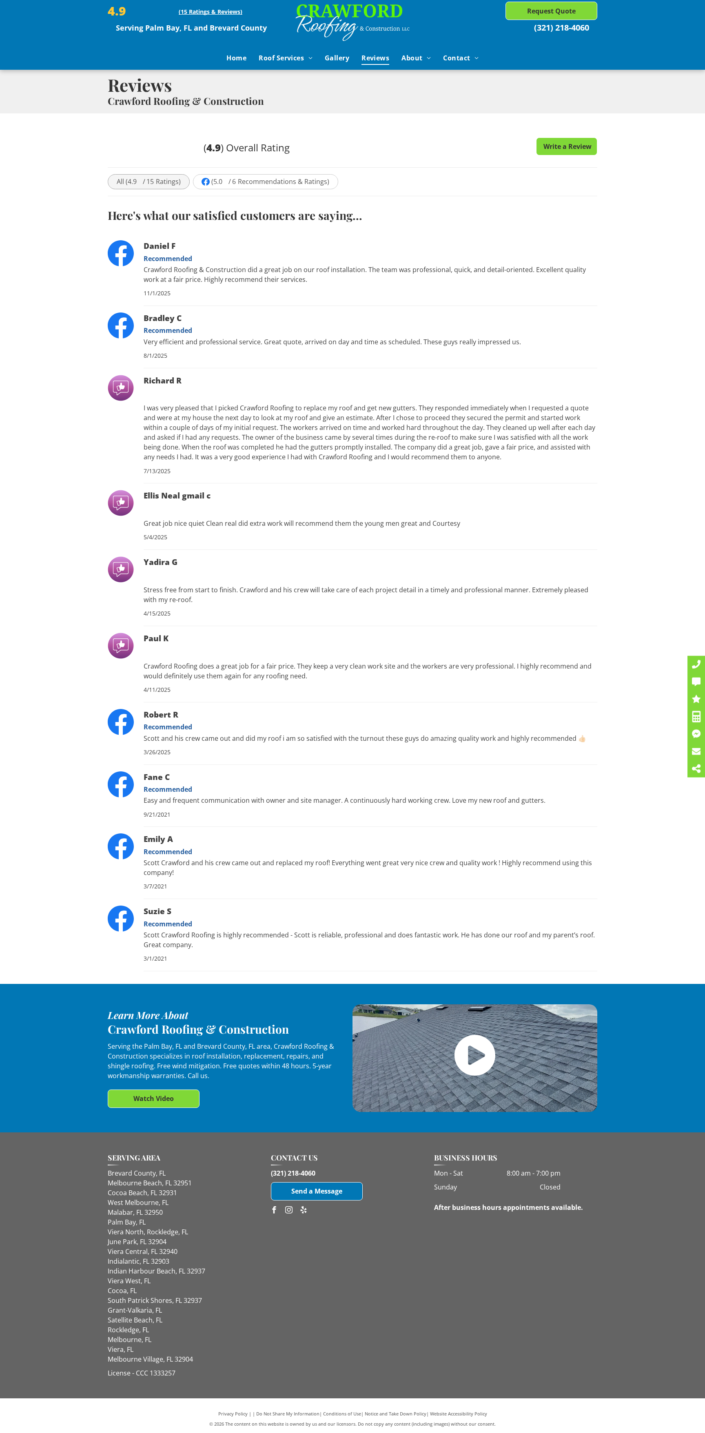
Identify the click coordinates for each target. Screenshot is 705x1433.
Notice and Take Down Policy (395, 1414)
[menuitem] (236, 58)
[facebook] (274, 1211)
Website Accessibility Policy (458, 1414)
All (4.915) (149, 181)
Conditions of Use (342, 1414)
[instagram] (289, 1211)
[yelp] (303, 1211)
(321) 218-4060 (561, 27)
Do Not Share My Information (287, 1414)
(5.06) (270, 181)
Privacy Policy (233, 1414)
